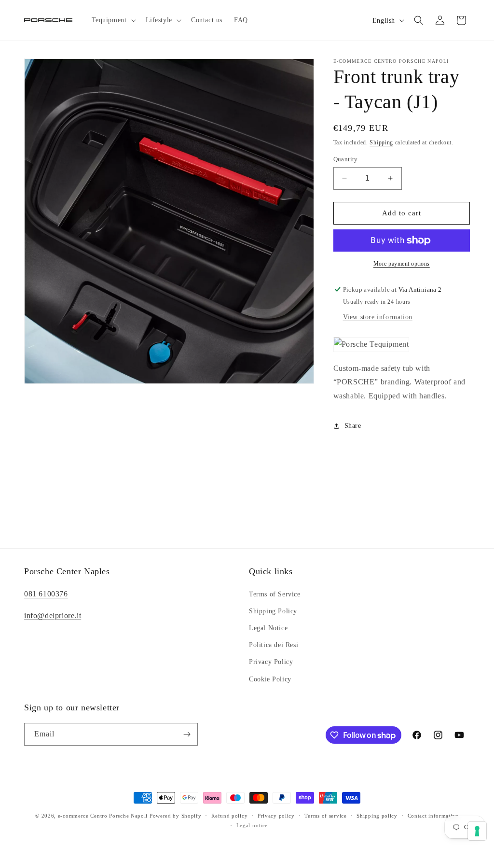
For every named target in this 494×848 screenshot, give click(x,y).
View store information (377, 317)
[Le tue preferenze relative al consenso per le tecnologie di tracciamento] (477, 831)
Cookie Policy (270, 679)
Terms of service (325, 816)
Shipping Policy (273, 611)
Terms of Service (275, 594)
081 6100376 (46, 594)
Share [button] (352, 425)
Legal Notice (268, 628)
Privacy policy (276, 816)
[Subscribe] (186, 734)
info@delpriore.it (52, 615)
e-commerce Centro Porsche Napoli (103, 816)
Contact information (433, 816)
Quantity (345, 159)
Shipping (381, 142)
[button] (113, 20)
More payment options (401, 263)
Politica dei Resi (273, 645)
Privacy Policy (271, 661)
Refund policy (229, 816)
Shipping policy (377, 816)
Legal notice (252, 825)
